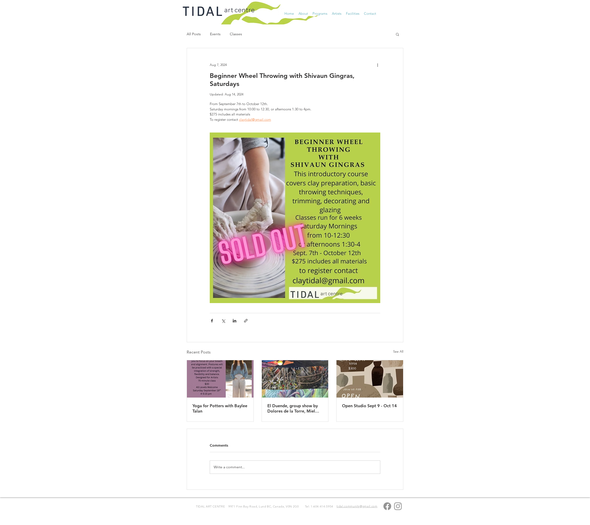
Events (215, 34)
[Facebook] (387, 506)
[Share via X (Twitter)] (223, 321)
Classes (236, 34)
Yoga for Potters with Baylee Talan (219, 408)
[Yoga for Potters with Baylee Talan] (220, 379)
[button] (303, 13)
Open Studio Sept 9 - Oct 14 (369, 405)
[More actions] (377, 65)
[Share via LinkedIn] (234, 321)
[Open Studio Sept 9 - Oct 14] (369, 379)
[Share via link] (246, 321)
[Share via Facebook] (212, 321)
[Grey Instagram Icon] (398, 506)
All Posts (194, 34)
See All (398, 351)
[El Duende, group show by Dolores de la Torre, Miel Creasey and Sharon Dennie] (295, 379)
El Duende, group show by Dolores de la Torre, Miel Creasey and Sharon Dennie (293, 408)
